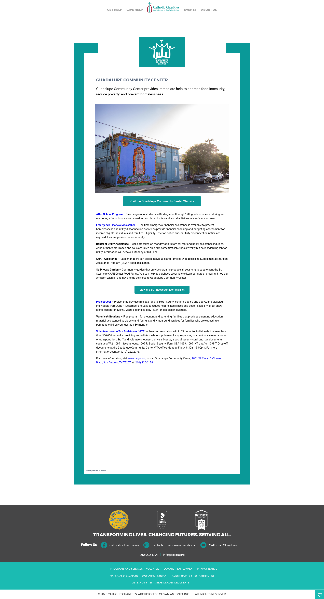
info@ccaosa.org (174, 554)
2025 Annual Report (155, 575)
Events (190, 10)
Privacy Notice (207, 568)
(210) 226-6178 (143, 362)
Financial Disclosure (124, 575)
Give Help (135, 10)
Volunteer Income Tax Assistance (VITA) (120, 331)
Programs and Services (126, 568)
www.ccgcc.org (137, 358)
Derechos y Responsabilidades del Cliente (160, 582)
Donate (169, 568)
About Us (209, 10)
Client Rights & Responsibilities (193, 575)
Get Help (114, 10)
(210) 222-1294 (149, 554)
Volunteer (153, 568)
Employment (185, 568)
